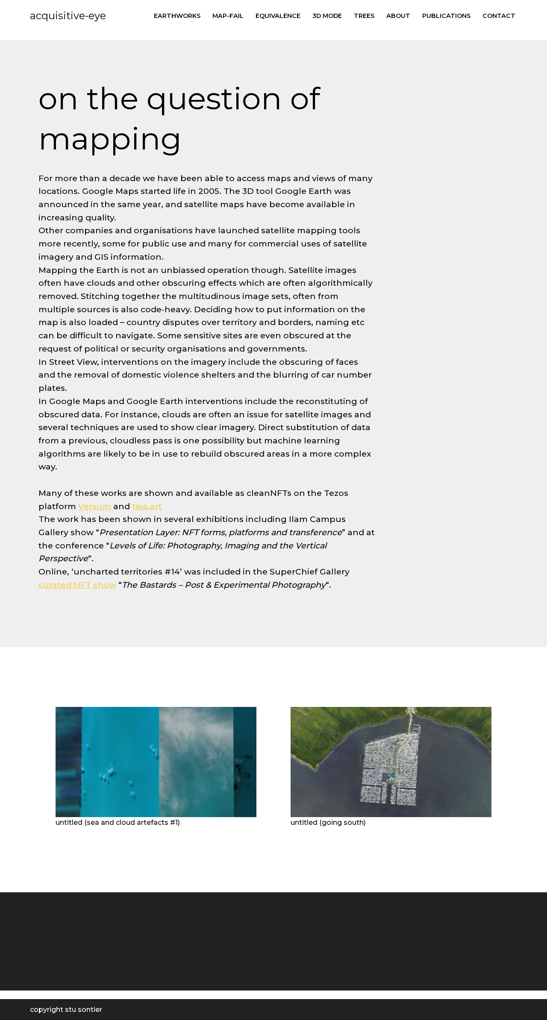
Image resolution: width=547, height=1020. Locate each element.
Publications (446, 16)
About (398, 16)
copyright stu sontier (66, 1009)
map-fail (228, 16)
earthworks (177, 16)
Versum (94, 506)
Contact (498, 16)
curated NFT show (77, 585)
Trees (364, 16)
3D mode (327, 16)
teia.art (147, 506)
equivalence (278, 16)
